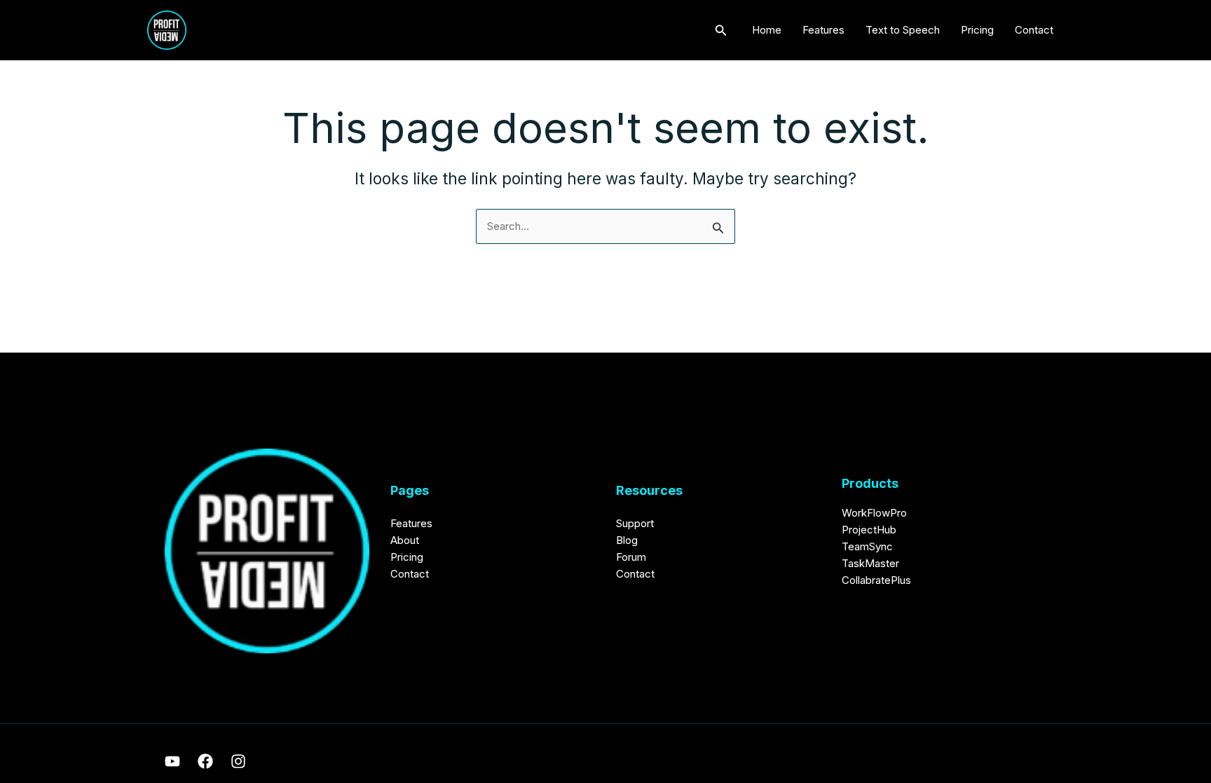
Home (766, 29)
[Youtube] (172, 761)
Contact (1034, 29)
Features (823, 29)
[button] (721, 30)
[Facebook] (205, 761)
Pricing (977, 29)
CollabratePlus (876, 580)
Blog (627, 540)
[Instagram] (238, 761)
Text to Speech (903, 29)
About (404, 540)
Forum (631, 557)
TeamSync (867, 546)
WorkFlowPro (874, 512)
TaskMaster (870, 563)
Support (635, 523)
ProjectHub (869, 529)
